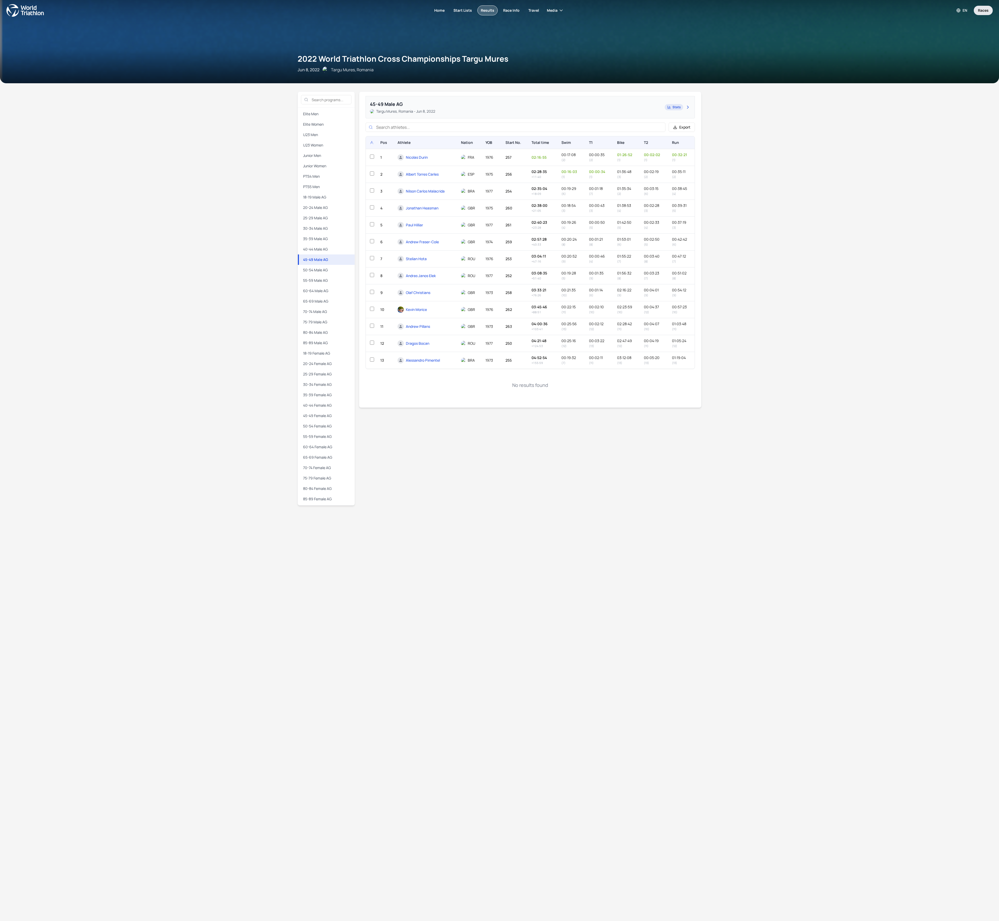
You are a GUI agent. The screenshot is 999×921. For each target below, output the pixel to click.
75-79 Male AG (315, 321)
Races (983, 10)
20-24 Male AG (315, 207)
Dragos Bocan (417, 343)
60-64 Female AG (317, 446)
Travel (533, 10)
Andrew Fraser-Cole (422, 241)
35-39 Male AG (315, 238)
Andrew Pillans (418, 326)
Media (552, 10)
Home (439, 10)
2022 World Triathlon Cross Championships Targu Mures (403, 58)
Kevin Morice (416, 309)
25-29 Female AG (317, 374)
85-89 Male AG (315, 342)
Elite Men (310, 113)
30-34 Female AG (317, 384)
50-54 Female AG (317, 426)
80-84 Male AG (315, 332)
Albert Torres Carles (422, 174)
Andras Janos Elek (421, 275)
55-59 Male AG (315, 280)
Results (487, 10)
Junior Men (312, 155)
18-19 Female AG (316, 353)
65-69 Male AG (315, 301)
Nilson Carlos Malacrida (425, 191)
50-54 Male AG (315, 269)
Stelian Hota (416, 258)
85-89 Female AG (317, 498)
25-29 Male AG (315, 217)
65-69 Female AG (317, 457)
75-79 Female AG (317, 478)
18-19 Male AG (314, 197)
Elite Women (313, 124)
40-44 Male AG (315, 249)
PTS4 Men (311, 176)
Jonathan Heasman (422, 208)
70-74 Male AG (315, 311)
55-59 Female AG (317, 436)
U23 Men (310, 134)
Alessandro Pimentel (423, 360)
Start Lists (462, 10)
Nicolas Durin (417, 157)
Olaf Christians (418, 292)
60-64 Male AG (315, 290)
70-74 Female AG (317, 467)
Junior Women (314, 165)
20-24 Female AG (317, 363)
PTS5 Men (311, 186)
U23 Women (313, 145)
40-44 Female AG (317, 405)
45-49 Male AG (315, 259)
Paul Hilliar (414, 224)
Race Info (511, 10)
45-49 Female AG (317, 415)
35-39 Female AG (317, 394)
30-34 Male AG (315, 228)
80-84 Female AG (317, 488)
